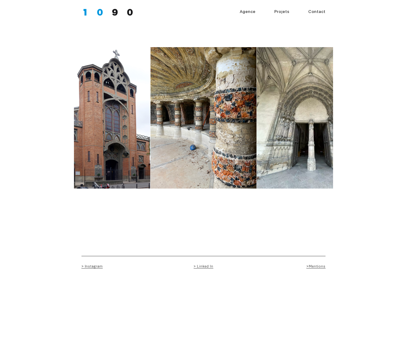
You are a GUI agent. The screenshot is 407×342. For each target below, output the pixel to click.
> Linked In (203, 266)
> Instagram (92, 266)
